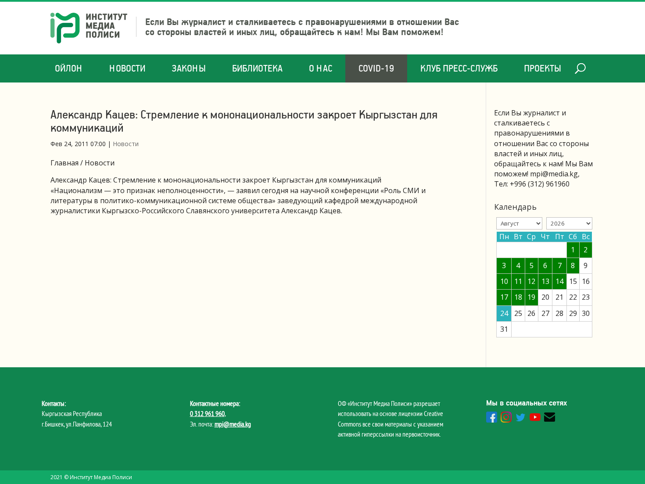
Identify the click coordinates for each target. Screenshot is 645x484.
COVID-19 (376, 68)
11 (518, 281)
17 (504, 297)
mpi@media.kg (233, 423)
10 (504, 281)
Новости (127, 68)
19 (531, 297)
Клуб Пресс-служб (459, 68)
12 (531, 281)
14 (559, 281)
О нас (320, 68)
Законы (189, 68)
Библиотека (257, 68)
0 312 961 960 (207, 413)
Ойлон (69, 68)
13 (545, 281)
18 (518, 297)
